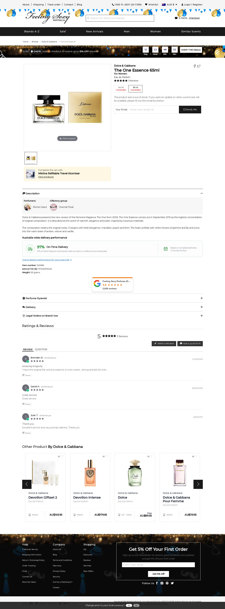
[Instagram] (162, 583)
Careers (56, 587)
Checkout (194, 18)
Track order (53, 4)
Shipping (38, 4)
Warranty (57, 565)
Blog (79, 4)
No (136, 605)
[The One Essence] (30, 158)
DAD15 (37, 51)
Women (155, 31)
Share (27, 375)
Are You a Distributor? (62, 582)
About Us (57, 549)
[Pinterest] (167, 583)
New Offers (88, 571)
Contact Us (27, 576)
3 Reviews (133, 80)
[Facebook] (195, 66)
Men (127, 31)
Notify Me (191, 109)
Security (56, 576)
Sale (63, 31)
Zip (84, 549)
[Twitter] (199, 66)
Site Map (87, 565)
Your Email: (122, 109)
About (26, 4)
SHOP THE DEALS (191, 50)
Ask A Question (192, 343)
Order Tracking (29, 565)
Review (28, 349)
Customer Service (30, 549)
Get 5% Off (158, 574)
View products (46, 176)
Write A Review (166, 343)
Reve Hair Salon (29, 582)
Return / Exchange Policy (33, 560)
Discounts (87, 554)
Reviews (87, 560)
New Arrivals (94, 31)
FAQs (24, 571)
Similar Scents (191, 31)
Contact (68, 4)
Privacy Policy (59, 571)
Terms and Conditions (62, 560)
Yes (129, 605)
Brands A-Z (31, 31)
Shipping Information (31, 554)
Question (41, 349)
